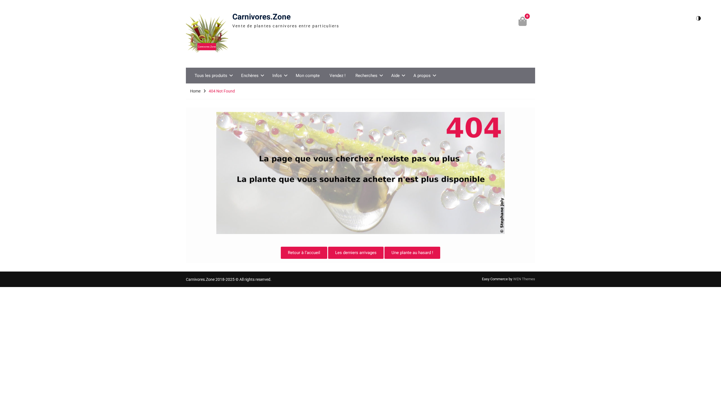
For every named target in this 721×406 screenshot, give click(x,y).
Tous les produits (211, 75)
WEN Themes (524, 279)
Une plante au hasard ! (412, 253)
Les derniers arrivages (356, 253)
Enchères (250, 75)
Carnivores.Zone (261, 17)
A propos (422, 75)
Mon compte (308, 75)
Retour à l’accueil (304, 253)
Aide (395, 75)
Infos (277, 75)
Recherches (366, 75)
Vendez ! (338, 75)
